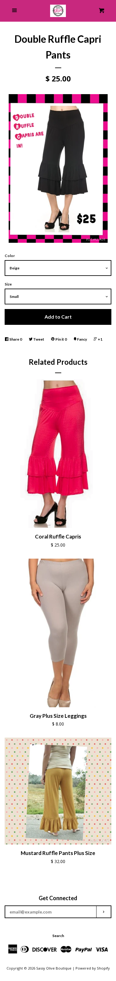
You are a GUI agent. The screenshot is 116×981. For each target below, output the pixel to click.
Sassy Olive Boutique (53, 968)
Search (58, 935)
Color (10, 255)
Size (8, 284)
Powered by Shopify (92, 968)
